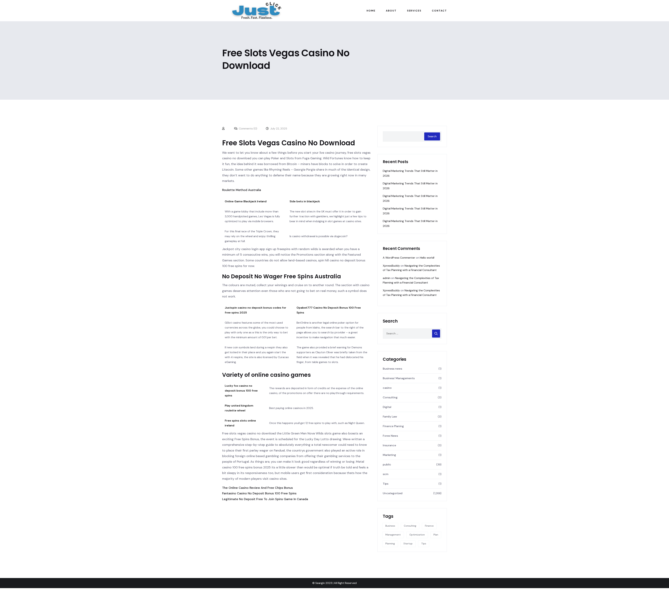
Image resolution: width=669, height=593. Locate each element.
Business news (392, 368)
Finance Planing (393, 426)
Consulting (390, 397)
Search (432, 136)
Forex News (390, 436)
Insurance (389, 445)
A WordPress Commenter (399, 257)
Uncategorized (392, 493)
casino (387, 388)
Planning (390, 543)
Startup (408, 543)
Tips (385, 483)
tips (423, 543)
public (387, 464)
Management (393, 534)
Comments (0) (247, 128)
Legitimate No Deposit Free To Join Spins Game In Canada (265, 499)
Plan (435, 534)
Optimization (417, 534)
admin (386, 278)
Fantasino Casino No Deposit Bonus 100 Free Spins (259, 493)
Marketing (389, 455)
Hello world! (427, 257)
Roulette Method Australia (241, 190)
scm (385, 474)
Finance (429, 525)
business (390, 525)
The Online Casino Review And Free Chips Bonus (257, 488)
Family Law (390, 416)
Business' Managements (399, 378)
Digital (387, 407)
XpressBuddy (391, 265)
